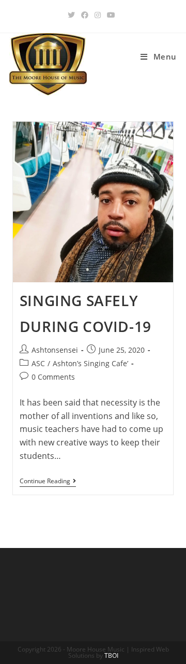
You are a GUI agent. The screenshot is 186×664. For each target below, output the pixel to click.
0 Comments (53, 377)
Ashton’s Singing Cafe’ (90, 363)
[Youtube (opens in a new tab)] (111, 15)
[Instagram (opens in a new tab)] (97, 15)
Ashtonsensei (55, 350)
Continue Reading (48, 482)
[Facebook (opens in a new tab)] (84, 15)
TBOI (111, 655)
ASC (38, 363)
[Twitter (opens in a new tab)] (73, 15)
